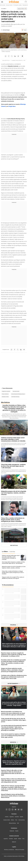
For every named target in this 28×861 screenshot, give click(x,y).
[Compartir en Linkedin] (15, 56)
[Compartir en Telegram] (18, 56)
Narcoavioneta (16, 391)
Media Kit (14, 841)
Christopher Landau (14, 5)
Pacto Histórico (5, 394)
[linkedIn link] (21, 809)
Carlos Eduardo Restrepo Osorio (18, 394)
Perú (16, 819)
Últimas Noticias (12, 823)
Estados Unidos (5, 396)
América (6, 816)
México (12, 819)
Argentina (12, 816)
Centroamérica (21, 819)
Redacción (12, 830)
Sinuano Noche (6, 5)
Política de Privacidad (19, 849)
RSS (18, 823)
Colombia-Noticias (15, 396)
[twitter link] (9, 809)
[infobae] (14, 2)
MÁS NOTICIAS (14, 545)
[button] (2, 2)
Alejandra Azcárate (6, 391)
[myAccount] (26, 2)
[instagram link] (12, 809)
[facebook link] (6, 809)
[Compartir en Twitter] (12, 56)
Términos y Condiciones (9, 849)
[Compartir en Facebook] (8, 56)
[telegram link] (18, 809)
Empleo (16, 830)
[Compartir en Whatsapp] (5, 56)
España (21, 816)
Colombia (3, 8)
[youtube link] (15, 809)
